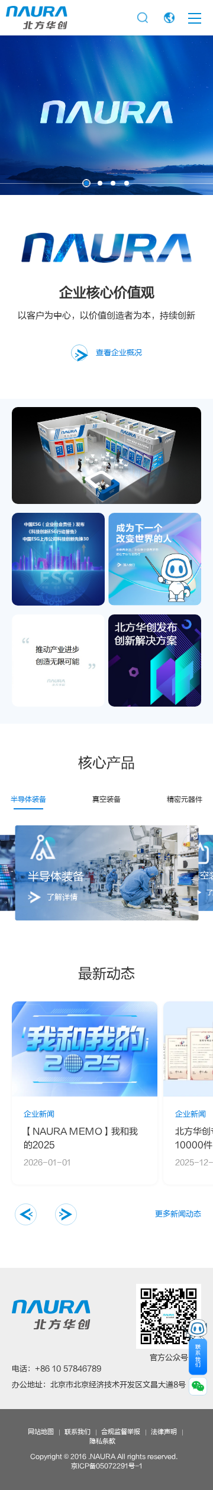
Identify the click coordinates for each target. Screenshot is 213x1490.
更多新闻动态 (178, 1214)
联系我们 (77, 1432)
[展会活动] (106, 455)
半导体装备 (28, 799)
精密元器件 (184, 799)
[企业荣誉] (58, 559)
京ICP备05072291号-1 (107, 1466)
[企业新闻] (154, 660)
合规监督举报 (120, 1432)
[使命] (58, 660)
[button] (19, 872)
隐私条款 (102, 1441)
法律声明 (164, 1432)
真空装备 (106, 799)
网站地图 (41, 1432)
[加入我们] (154, 559)
